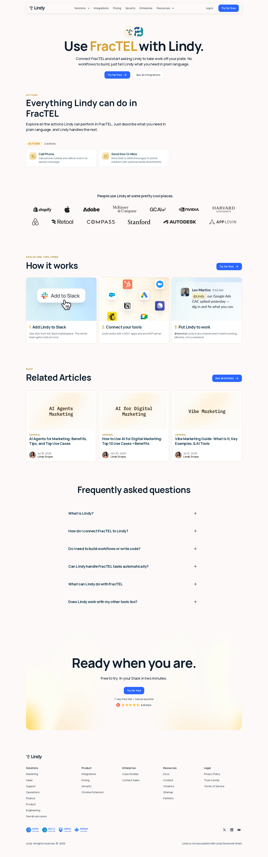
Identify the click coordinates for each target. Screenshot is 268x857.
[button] (82, 8)
